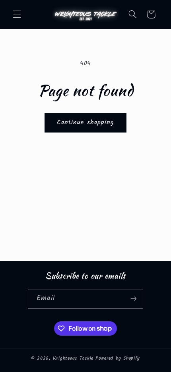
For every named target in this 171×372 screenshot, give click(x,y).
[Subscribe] (133, 299)
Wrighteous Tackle (73, 358)
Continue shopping (85, 122)
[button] (17, 14)
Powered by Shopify (117, 358)
